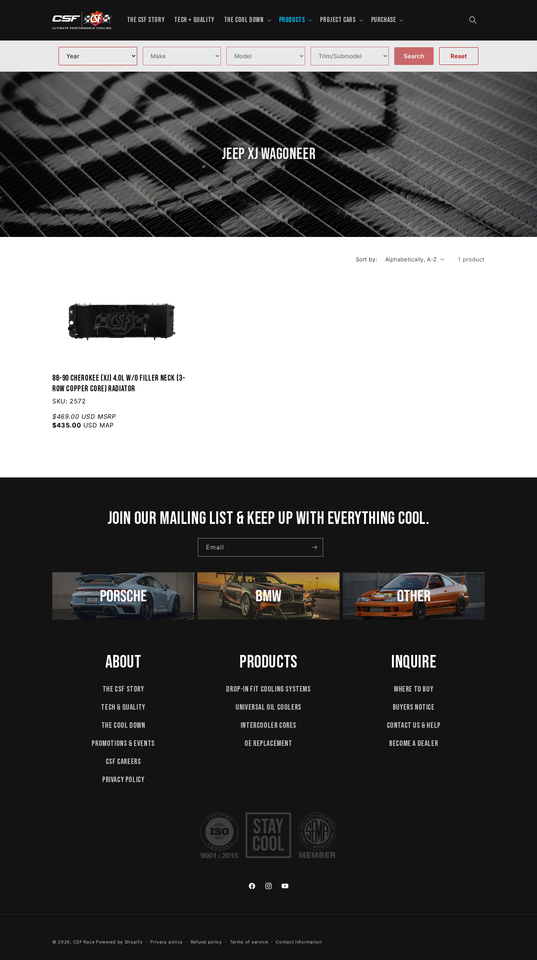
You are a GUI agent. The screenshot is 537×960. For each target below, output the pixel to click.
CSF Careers (123, 761)
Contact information (299, 942)
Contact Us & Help (414, 725)
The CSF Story (123, 689)
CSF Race (84, 942)
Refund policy (206, 942)
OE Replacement (268, 743)
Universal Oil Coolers (268, 707)
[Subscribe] (314, 547)
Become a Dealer (413, 743)
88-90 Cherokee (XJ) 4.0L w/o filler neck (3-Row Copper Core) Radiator (118, 383)
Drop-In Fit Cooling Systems (268, 689)
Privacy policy (166, 942)
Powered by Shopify (119, 942)
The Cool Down (123, 725)
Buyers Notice (414, 707)
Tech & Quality (123, 707)
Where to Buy (413, 689)
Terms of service (249, 942)
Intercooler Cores (268, 725)
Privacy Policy (123, 779)
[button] (246, 20)
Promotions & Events (123, 743)
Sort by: (366, 259)
